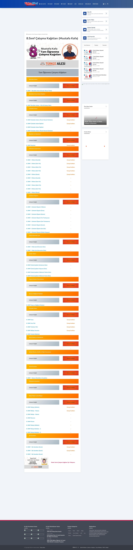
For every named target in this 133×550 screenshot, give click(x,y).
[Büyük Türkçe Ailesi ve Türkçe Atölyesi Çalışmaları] (34, 531)
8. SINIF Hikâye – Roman (32, 411)
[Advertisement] (52, 19)
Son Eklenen (87, 45)
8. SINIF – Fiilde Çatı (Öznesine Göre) (36, 247)
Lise (75, 4)
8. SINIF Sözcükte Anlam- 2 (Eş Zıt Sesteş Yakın (38, 105)
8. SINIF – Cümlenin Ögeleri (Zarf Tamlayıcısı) (38, 221)
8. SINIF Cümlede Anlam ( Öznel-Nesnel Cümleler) (39, 120)
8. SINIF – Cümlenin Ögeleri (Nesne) (35, 214)
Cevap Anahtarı (71, 120)
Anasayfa (29, 34)
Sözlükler (88, 4)
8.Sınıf (70, 4)
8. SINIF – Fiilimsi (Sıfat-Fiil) (33, 167)
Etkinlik (69, 533)
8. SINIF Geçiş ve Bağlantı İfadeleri (35, 305)
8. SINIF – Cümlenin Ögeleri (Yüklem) (36, 207)
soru (85, 533)
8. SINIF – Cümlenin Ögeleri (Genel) (35, 225)
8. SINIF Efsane (30, 421)
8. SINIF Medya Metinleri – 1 (33, 429)
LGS (81, 533)
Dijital (82, 530)
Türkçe (69, 535)
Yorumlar (104, 45)
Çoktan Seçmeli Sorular (77, 535)
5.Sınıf (51, 4)
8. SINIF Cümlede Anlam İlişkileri (34, 123)
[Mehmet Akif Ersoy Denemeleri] (34, 535)
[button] (86, 146)
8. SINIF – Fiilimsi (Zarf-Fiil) (33, 171)
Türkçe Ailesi (42, 547)
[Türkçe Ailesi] (31, 4)
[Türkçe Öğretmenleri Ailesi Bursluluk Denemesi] (34, 539)
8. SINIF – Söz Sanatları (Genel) (34, 447)
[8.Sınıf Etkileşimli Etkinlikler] (88, 76)
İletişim (106, 547)
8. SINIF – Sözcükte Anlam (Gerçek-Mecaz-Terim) (39, 90)
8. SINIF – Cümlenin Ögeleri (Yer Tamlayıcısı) (37, 218)
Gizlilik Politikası (83, 547)
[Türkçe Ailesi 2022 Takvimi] (41, 535)
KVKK (104, 547)
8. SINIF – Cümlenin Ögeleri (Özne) (35, 210)
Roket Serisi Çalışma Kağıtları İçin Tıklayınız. (63, 462)
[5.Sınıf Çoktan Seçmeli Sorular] (88, 70)
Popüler (96, 45)
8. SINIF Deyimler (30, 145)
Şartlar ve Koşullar (91, 547)
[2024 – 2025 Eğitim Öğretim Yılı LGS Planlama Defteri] (41, 539)
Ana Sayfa (43, 4)
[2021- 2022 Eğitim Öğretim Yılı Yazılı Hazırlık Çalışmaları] (41, 531)
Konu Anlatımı (75, 533)
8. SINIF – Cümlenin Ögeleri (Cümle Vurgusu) (38, 232)
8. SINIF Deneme (30, 418)
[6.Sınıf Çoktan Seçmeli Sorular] (88, 64)
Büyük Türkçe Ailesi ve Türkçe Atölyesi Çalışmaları (93, 122)
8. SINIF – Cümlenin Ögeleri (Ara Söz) (36, 228)
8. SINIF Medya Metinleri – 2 (33, 432)
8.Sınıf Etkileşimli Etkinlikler (99, 75)
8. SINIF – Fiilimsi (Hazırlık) (33, 160)
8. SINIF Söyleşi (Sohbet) (32, 407)
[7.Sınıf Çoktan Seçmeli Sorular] (88, 58)
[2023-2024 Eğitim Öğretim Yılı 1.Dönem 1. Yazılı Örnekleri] (27, 535)
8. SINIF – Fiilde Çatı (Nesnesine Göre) (36, 250)
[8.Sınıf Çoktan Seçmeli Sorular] (88, 52)
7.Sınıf (64, 4)
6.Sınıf (57, 4)
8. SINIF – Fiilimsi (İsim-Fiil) (33, 163)
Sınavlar (80, 4)
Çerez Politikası (99, 547)
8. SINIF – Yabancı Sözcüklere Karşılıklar (36, 378)
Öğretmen (95, 4)
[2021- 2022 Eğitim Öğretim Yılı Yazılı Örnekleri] (27, 531)
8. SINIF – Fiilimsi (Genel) (32, 174)
